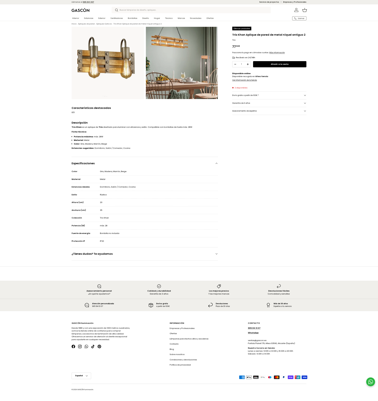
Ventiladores (116, 18)
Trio (234, 40)
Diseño (145, 18)
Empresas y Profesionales (294, 2)
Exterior (101, 18)
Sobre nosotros (177, 354)
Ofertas (210, 18)
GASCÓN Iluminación (85, 389)
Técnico (169, 18)
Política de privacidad (180, 364)
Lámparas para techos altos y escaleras (189, 338)
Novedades (195, 18)
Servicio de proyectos (269, 2)
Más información (277, 52)
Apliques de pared (86, 24)
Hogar (157, 18)
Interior (75, 18)
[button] (304, 10)
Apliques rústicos (104, 24)
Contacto (174, 344)
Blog (172, 349)
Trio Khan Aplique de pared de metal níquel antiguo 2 (137, 24)
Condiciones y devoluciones (183, 359)
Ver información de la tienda (244, 80)
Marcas (181, 18)
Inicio (74, 24)
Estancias (88, 18)
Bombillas (132, 18)
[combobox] (191, 10)
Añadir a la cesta (280, 64)
